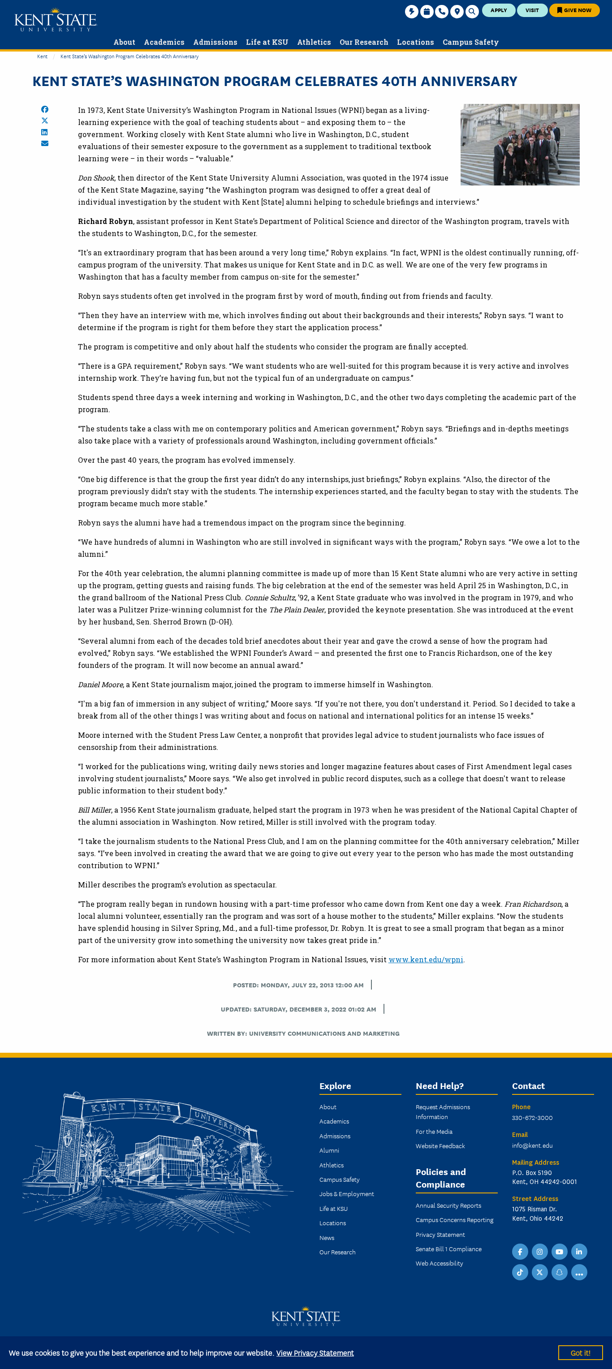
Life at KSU (333, 1208)
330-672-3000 (532, 1117)
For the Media (434, 1131)
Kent (42, 56)
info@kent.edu (532, 1145)
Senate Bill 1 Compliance (449, 1248)
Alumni (329, 1150)
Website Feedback (440, 1145)
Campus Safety (339, 1179)
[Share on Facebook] (44, 109)
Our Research (337, 1252)
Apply (499, 9)
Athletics (331, 1165)
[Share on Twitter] (44, 120)
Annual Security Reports (448, 1205)
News (326, 1237)
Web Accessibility (439, 1263)
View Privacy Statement (315, 1352)
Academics (334, 1121)
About (327, 1106)
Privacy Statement (440, 1234)
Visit (532, 9)
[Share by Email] (44, 143)
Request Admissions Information (443, 1111)
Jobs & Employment (346, 1193)
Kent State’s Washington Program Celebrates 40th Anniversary (129, 56)
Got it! (580, 1352)
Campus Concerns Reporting (454, 1219)
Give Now (577, 9)
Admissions (334, 1136)
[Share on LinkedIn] (44, 132)
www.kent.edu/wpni (425, 959)
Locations (332, 1222)
